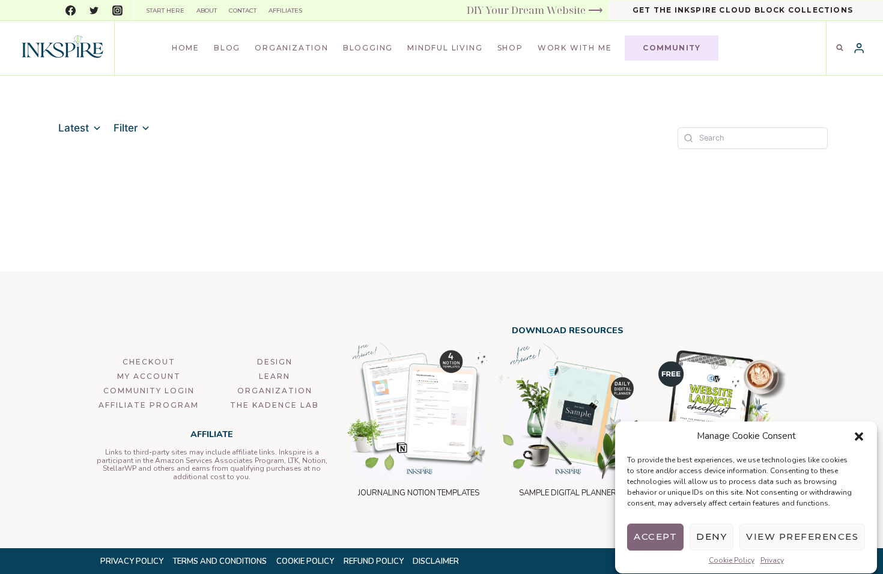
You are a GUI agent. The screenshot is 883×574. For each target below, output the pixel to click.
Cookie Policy (731, 561)
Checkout (149, 361)
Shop (510, 47)
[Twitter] (93, 10)
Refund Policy (374, 561)
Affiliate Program (149, 404)
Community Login (149, 390)
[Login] (859, 48)
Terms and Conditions (219, 561)
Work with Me (575, 47)
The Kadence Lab (274, 404)
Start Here (165, 10)
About (206, 10)
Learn (274, 376)
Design (275, 361)
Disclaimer (436, 561)
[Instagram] (117, 10)
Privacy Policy (131, 561)
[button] (859, 437)
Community (671, 47)
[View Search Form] (840, 48)
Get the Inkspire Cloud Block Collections (743, 9)
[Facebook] (70, 10)
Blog (227, 47)
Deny (711, 537)
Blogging (368, 47)
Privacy (772, 561)
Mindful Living (444, 47)
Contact (242, 10)
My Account (149, 376)
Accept (655, 537)
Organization (292, 47)
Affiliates (285, 10)
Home (185, 47)
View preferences (802, 537)
